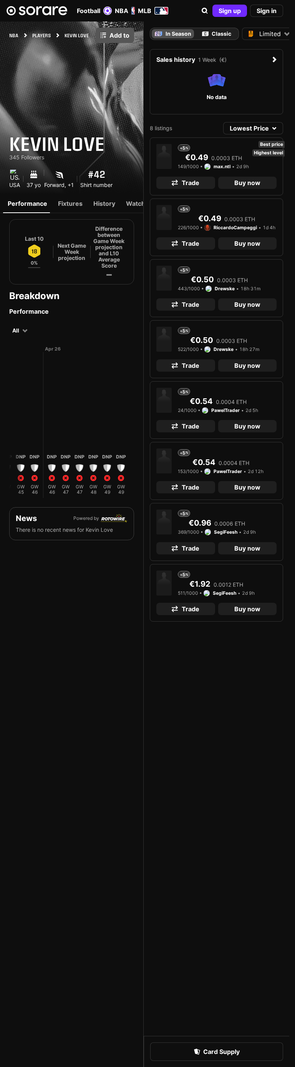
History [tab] (104, 203)
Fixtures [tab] (70, 203)
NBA (121, 11)
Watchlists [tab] (141, 203)
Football (88, 11)
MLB (144, 11)
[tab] (216, 34)
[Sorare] (37, 10)
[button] (204, 10)
